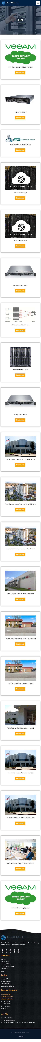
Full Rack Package (20, 192)
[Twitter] (14, 951)
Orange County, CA (7, 996)
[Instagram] (6, 951)
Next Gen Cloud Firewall (20, 325)
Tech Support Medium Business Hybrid (20, 594)
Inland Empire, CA (6, 999)
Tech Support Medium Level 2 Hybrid (20, 683)
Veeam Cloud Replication (20, 908)
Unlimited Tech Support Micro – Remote (20, 863)
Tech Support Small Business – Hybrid (20, 728)
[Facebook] (10, 951)
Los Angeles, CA (6, 994)
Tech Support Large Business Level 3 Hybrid (20, 504)
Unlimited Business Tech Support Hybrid (20, 818)
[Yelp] (18, 951)
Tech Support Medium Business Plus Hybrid (20, 639)
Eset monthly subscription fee (20, 145)
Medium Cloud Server (20, 285)
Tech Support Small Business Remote (20, 773)
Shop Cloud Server (20, 414)
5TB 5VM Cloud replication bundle (21, 67)
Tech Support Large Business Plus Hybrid (20, 549)
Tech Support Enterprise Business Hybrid (20, 459)
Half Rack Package (20, 240)
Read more (20, 73)
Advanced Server (20, 112)
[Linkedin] (2, 951)
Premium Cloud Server (20, 370)
